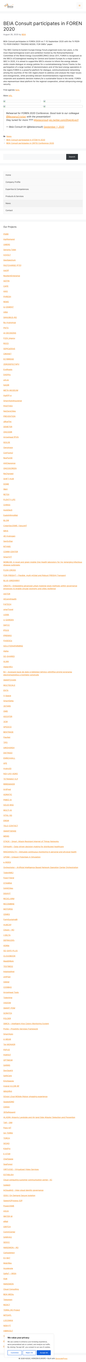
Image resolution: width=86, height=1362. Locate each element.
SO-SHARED (9, 656)
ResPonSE (8, 458)
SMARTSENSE (9, 831)
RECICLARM (8, 899)
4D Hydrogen (9, 536)
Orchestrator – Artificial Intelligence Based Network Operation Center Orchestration (40, 867)
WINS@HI (7, 1091)
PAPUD (6, 1050)
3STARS (7, 706)
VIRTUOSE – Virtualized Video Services (21, 1169)
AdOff (6, 270)
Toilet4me (7, 998)
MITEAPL (7, 1315)
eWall (5, 1221)
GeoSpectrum (9, 260)
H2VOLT (7, 255)
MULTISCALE (9, 685)
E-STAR (6, 1154)
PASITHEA (8, 406)
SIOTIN (6, 281)
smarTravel (8, 609)
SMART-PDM (9, 1008)
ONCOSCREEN (10, 468)
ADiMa (6, 945)
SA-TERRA (8, 1133)
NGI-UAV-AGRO (10, 774)
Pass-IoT (7, 1128)
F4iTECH (7, 604)
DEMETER (7, 427)
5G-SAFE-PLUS (10, 951)
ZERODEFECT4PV (11, 364)
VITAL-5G (7, 815)
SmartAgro (8, 1034)
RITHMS (7, 546)
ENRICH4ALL (9, 758)
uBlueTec (7, 421)
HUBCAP (7, 925)
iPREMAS (7, 635)
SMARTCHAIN (9, 680)
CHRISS (6, 505)
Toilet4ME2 (8, 873)
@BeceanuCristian (16, 116)
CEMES (6, 914)
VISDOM (7, 1003)
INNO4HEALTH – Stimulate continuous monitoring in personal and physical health (39, 852)
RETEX (6, 494)
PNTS (6, 328)
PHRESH (7, 296)
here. (17, 90)
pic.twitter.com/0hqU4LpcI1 (63, 120)
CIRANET (7, 354)
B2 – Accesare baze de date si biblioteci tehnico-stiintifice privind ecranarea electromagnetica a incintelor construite (37, 673)
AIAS (5, 291)
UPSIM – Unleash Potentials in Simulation (22, 857)
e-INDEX (7, 862)
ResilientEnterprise (11, 276)
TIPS (5, 742)
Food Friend (8, 878)
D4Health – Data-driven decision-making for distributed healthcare (33, 846)
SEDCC (6, 1242)
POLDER (7, 1018)
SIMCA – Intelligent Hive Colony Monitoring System (26, 1024)
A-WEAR (7, 1039)
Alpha (6, 651)
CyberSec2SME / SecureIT (15, 526)
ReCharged (8, 474)
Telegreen (7, 1300)
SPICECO (7, 727)
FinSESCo (7, 641)
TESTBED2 (8, 966)
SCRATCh (7, 1013)
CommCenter (9, 1232)
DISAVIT (7, 893)
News (9, 136)
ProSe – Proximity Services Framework (20, 1029)
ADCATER (7, 716)
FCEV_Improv (9, 338)
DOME (6, 484)
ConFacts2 (8, 453)
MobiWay (7, 1263)
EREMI (6, 821)
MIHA (5, 531)
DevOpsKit (8, 1070)
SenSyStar (8, 541)
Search (72, 157)
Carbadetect (9, 1253)
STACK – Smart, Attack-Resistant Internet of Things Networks (31, 841)
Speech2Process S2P (13, 1201)
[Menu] (79, 5)
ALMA (6, 661)
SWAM (6, 982)
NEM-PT (7, 1325)
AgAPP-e (7, 395)
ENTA (5, 690)
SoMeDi (6, 1185)
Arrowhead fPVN (11, 437)
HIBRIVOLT (8, 1331)
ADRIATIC (7, 794)
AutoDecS (7, 510)
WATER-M (7, 1216)
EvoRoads (7, 369)
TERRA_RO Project (11, 1310)
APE (5, 763)
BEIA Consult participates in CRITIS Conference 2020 (30, 143)
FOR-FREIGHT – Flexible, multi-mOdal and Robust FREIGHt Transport (34, 575)
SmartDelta (8, 701)
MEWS (6, 836)
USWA (6, 615)
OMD (5, 711)
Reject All (29, 1353)
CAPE (5, 286)
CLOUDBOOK (9, 956)
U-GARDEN (8, 620)
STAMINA (7, 883)
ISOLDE (6, 442)
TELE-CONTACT (10, 826)
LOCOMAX (8, 1320)
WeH (5, 489)
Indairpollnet (8, 971)
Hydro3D (7, 768)
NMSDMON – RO (10, 1247)
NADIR (6, 385)
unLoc (6, 380)
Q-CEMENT (8, 307)
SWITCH (7, 1227)
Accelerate (8, 1268)
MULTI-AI (7, 810)
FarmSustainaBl (10, 919)
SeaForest (7, 1164)
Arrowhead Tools (11, 992)
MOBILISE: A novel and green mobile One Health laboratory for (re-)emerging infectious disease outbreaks (42, 563)
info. (10, 96)
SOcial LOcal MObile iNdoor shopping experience (25, 1096)
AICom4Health (9, 599)
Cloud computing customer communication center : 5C (27, 1180)
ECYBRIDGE (8, 359)
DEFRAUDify (8, 940)
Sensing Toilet (9, 250)
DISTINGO (7, 753)
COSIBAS (7, 987)
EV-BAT (6, 1258)
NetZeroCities (9, 411)
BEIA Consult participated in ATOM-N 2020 (25, 140)
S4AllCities (8, 888)
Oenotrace (8, 447)
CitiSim (6, 1107)
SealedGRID (8, 1102)
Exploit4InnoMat (10, 515)
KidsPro (6, 1148)
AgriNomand (9, 239)
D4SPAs (7, 375)
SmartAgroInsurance (12, 401)
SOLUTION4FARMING (13, 646)
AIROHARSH (9, 748)
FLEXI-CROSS (9, 570)
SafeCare (7, 1076)
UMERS (6, 244)
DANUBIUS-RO (10, 317)
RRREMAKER (9, 784)
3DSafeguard (9, 1112)
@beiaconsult (41, 120)
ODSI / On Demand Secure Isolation (19, 1195)
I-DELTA (7, 935)
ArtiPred (7, 789)
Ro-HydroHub (9, 322)
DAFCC (6, 625)
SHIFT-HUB (8, 479)
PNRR (6, 234)
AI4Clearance (9, 463)
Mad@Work (8, 961)
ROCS (6, 343)
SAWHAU (7, 1237)
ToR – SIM (7, 1122)
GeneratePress (61, 1358)
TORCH (6, 1138)
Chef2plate (8, 1159)
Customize (15, 1353)
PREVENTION (9, 416)
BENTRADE (8, 732)
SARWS (6, 1065)
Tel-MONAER (9, 1044)
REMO (6, 302)
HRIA (5, 312)
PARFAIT (7, 1055)
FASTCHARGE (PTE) (12, 265)
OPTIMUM (8, 1060)
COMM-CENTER (10, 552)
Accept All (44, 1353)
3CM (5, 722)
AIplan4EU (8, 667)
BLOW (6, 520)
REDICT (6, 1305)
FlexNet (6, 737)
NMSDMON (8, 1284)
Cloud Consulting (11, 1289)
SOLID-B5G (8, 805)
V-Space (7, 696)
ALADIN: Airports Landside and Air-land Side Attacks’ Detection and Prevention (39, 1117)
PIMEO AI (7, 800)
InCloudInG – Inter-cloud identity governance (23, 1190)
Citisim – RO (8, 930)
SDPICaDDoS (9, 349)
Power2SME (8, 1206)
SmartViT (7, 557)
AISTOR (6, 594)
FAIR (5, 1279)
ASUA (6, 1211)
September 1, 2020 (54, 126)
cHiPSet (7, 977)
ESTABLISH (8, 1175)
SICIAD (6, 1143)
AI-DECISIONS (9, 333)
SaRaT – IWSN (9, 1273)
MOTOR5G (8, 909)
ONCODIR (7, 432)
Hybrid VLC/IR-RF (11, 1086)
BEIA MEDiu (8, 1294)
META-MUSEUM (10, 390)
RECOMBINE (8, 904)
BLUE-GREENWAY (11, 580)
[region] (29, 1346)
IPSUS (6, 630)
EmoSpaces (8, 1081)
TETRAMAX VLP (10, 779)
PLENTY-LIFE (9, 499)
